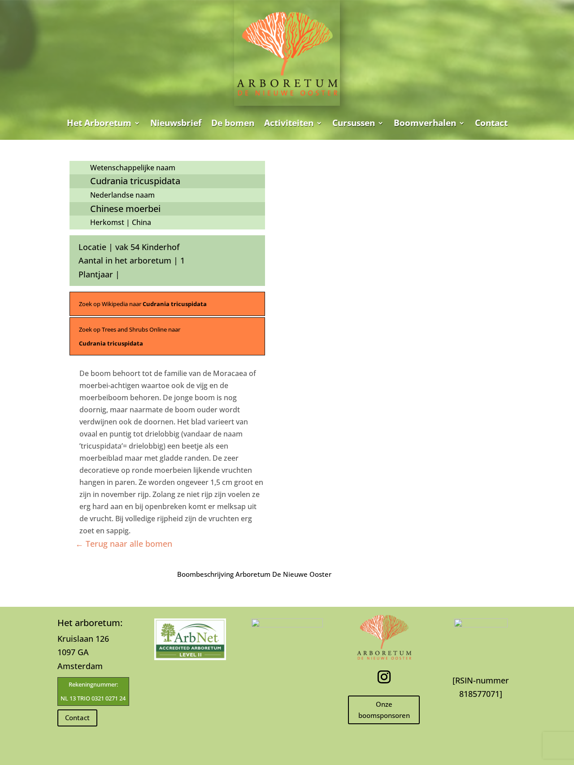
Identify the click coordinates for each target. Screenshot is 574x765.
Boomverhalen (425, 123)
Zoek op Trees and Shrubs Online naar (129, 336)
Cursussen (353, 123)
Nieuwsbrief (175, 123)
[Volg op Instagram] (384, 677)
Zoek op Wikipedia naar (143, 304)
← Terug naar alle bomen (123, 543)
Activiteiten (288, 123)
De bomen (232, 123)
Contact (491, 123)
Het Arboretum (99, 123)
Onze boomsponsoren (384, 710)
